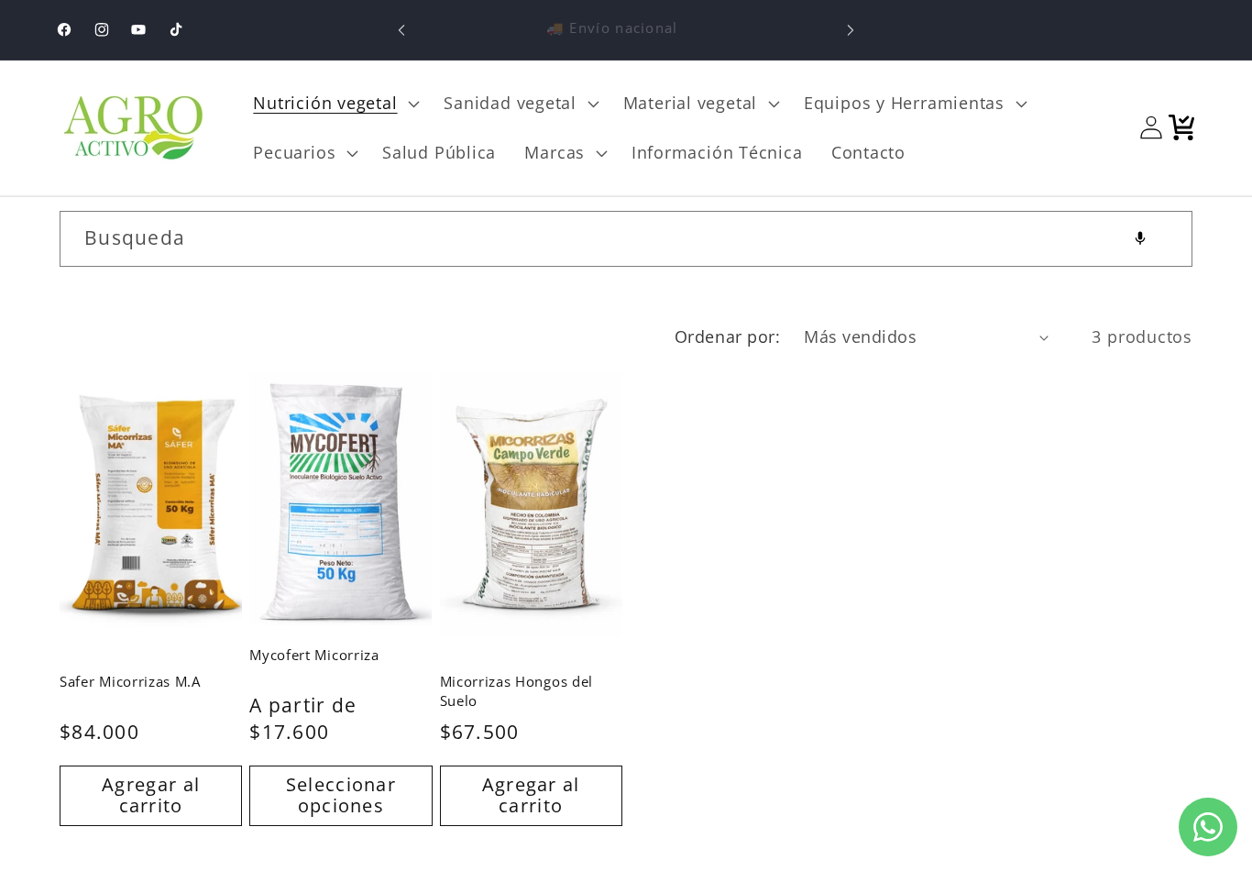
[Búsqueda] (1165, 238)
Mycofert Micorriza (314, 654)
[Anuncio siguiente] (850, 29)
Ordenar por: (727, 336)
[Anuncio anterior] (401, 29)
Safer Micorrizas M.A (130, 681)
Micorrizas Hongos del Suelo (517, 691)
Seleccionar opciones (341, 795)
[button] (334, 103)
